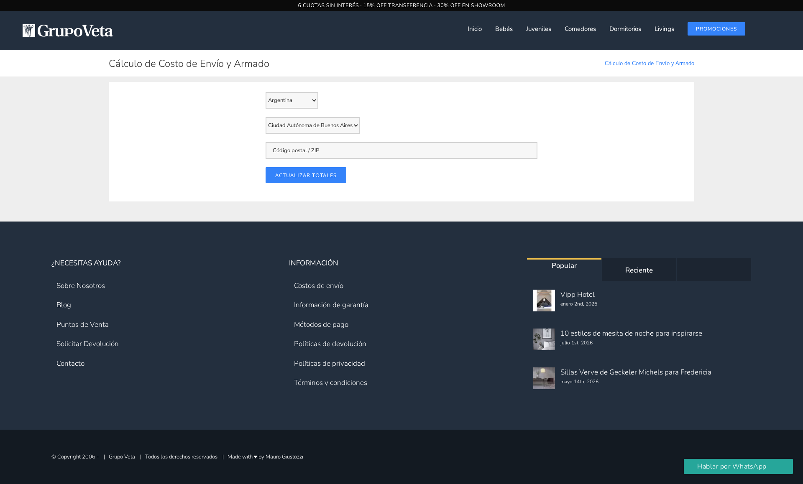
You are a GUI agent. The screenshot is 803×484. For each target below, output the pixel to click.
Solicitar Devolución (87, 344)
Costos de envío (318, 285)
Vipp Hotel (577, 294)
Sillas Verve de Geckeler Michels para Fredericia (635, 372)
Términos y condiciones (330, 382)
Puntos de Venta (82, 324)
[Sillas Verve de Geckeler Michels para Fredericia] (544, 378)
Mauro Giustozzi (284, 456)
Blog (63, 305)
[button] (782, 28)
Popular (564, 265)
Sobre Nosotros (80, 285)
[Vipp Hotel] (544, 300)
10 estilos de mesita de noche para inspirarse (631, 333)
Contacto (70, 363)
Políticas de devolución (330, 344)
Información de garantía (331, 305)
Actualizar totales (306, 175)
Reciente (639, 270)
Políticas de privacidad (329, 363)
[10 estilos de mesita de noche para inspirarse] (544, 339)
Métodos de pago (321, 324)
